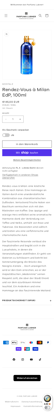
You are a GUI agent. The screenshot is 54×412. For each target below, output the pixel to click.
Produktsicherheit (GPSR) (18, 300)
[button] (6, 15)
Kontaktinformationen (34, 406)
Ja (12, 135)
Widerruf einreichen (27, 378)
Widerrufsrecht (12, 402)
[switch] (47, 407)
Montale (7, 84)
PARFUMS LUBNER (30, 396)
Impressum (16, 406)
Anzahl (5, 113)
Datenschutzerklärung (32, 402)
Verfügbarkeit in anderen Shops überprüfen (20, 176)
